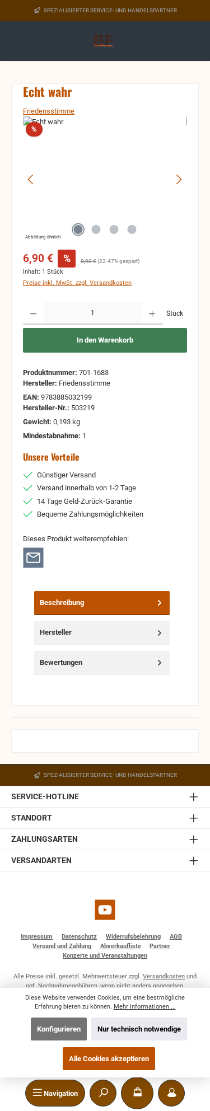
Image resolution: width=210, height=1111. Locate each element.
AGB (176, 936)
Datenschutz (79, 936)
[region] (105, 179)
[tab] (102, 603)
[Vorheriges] (31, 179)
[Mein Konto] (171, 1093)
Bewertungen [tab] (61, 662)
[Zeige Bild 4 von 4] (131, 229)
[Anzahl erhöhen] (152, 313)
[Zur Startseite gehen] (105, 41)
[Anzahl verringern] (33, 313)
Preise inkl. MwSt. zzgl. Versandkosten (77, 283)
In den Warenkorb (105, 340)
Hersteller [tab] (56, 632)
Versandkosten (164, 976)
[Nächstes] (178, 179)
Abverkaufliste (120, 946)
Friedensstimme (48, 111)
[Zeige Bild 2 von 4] (95, 229)
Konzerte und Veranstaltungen (105, 955)
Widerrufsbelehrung (133, 936)
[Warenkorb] (137, 1093)
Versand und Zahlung (61, 946)
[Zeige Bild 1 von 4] (77, 229)
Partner (160, 946)
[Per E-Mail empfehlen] (33, 557)
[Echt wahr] (105, 179)
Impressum (37, 936)
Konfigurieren (59, 1029)
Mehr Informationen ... (145, 1006)
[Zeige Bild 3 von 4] (113, 229)
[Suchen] (103, 1093)
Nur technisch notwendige (139, 1029)
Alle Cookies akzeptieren (109, 1058)
